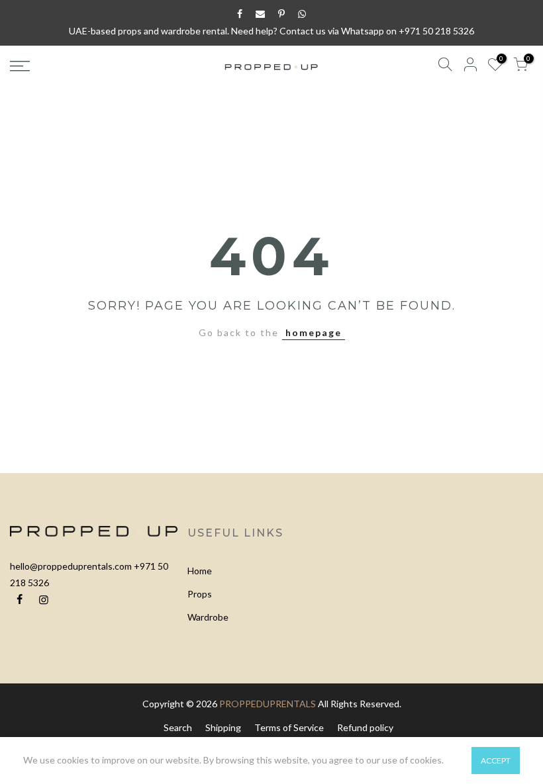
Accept (496, 760)
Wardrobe (207, 617)
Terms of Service (289, 727)
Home (199, 570)
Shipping (223, 727)
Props (199, 593)
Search (178, 727)
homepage (313, 332)
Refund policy (365, 727)
